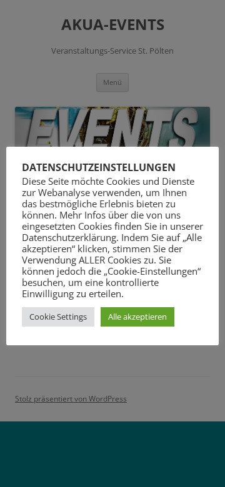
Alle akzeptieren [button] (137, 316)
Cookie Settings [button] (58, 316)
